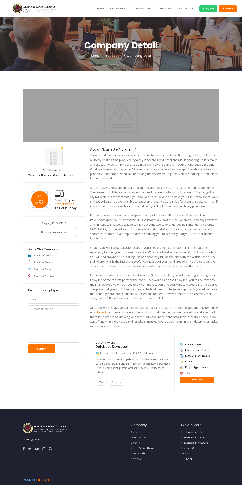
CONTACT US (185, 8)
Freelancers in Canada (194, 437)
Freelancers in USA (192, 432)
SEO (101, 382)
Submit (41, 348)
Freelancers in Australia (194, 442)
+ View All (136, 458)
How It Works (139, 437)
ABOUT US (165, 8)
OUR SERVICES (118, 8)
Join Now (227, 8)
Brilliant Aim (44, 479)
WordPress (116, 382)
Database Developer (112, 346)
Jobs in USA (187, 448)
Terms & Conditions (142, 448)
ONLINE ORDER (143, 8)
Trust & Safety (139, 453)
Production (113, 55)
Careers (135, 442)
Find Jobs (186, 453)
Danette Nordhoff (54, 170)
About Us (136, 432)
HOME (100, 8)
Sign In (209, 8)
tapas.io (102, 312)
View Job (196, 379)
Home (94, 55)
